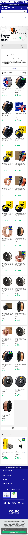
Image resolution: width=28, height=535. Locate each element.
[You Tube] (19, 503)
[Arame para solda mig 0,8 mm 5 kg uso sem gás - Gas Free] (20, 212)
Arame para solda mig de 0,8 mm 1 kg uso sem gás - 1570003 (7, 89)
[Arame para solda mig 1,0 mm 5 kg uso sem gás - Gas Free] (7, 212)
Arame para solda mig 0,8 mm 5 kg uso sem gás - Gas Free (20, 214)
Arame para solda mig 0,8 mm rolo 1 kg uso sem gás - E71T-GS (20, 289)
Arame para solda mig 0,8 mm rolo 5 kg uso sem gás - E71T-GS (7, 289)
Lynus (3, 316)
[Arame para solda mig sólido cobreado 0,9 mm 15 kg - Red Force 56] (7, 137)
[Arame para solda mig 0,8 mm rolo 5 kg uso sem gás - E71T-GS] (7, 287)
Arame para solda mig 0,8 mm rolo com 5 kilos (7, 388)
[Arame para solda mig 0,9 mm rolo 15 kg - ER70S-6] (20, 361)
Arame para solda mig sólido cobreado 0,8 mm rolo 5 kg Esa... (20, 189)
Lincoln (16, 92)
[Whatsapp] (5, 503)
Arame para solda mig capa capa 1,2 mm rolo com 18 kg (7, 239)
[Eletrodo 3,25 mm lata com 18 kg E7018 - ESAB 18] (7, 449)
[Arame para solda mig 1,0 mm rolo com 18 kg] (7, 187)
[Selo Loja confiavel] (7, 495)
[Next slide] (25, 18)
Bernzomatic (17, 454)
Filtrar (13, 68)
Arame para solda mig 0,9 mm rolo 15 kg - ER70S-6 (20, 364)
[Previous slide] (2, 18)
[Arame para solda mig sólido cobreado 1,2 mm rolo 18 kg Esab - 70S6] (20, 262)
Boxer (3, 92)
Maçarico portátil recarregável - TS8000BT (20, 451)
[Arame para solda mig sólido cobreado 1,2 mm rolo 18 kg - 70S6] (7, 336)
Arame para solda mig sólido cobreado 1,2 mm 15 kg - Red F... (7, 364)
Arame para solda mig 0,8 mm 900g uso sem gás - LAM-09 (7, 314)
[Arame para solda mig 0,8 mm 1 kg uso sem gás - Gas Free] (20, 137)
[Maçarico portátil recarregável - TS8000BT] (20, 449)
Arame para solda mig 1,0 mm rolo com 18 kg (7, 189)
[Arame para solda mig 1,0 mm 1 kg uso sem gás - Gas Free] (7, 162)
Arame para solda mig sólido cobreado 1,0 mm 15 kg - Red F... (7, 114)
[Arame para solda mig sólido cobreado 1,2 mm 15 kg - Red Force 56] (7, 361)
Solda (3, 52)
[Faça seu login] (27, 8)
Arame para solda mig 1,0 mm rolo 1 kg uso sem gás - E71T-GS (20, 339)
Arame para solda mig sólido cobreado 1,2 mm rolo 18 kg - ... (7, 339)
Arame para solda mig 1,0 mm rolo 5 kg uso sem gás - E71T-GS (7, 264)
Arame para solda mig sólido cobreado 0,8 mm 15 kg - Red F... (20, 89)
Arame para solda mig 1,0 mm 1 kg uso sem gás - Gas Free (7, 164)
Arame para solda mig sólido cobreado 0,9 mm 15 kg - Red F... (7, 139)
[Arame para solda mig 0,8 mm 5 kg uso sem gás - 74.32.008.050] (20, 386)
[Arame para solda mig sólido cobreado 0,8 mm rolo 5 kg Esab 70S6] (20, 187)
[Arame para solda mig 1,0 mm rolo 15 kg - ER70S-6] (20, 312)
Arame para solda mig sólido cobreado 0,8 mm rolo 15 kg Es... (20, 164)
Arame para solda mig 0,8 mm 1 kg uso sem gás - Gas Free (20, 139)
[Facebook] (12, 503)
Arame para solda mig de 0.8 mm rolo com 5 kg (20, 114)
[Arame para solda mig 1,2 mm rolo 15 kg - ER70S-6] (20, 237)
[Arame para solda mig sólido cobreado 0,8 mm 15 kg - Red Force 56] (20, 87)
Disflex (16, 241)
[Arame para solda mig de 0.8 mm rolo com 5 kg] (20, 112)
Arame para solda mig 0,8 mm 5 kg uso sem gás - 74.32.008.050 (20, 389)
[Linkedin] (22, 503)
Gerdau (3, 241)
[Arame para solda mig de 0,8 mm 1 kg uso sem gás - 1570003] (7, 87)
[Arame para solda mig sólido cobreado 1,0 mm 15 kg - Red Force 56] (7, 112)
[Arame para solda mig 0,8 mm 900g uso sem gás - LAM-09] (7, 312)
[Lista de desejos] (9, 8)
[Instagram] (9, 503)
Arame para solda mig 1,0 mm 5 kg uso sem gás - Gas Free (7, 214)
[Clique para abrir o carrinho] (13, 8)
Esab (16, 142)
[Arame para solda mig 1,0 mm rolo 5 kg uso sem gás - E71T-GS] (7, 262)
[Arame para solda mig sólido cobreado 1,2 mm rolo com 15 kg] (7, 411)
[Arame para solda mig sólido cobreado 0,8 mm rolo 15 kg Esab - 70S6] (20, 162)
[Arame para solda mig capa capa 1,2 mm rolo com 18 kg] (7, 237)
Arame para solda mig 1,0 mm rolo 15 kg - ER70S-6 (20, 314)
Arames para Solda (10, 52)
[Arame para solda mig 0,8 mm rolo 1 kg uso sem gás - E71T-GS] (20, 287)
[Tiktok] (15, 503)
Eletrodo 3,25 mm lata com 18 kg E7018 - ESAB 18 (7, 452)
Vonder (3, 192)
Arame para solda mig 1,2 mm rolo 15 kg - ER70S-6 (20, 239)
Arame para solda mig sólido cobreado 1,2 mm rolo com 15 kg (7, 414)
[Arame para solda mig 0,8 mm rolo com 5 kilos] (7, 386)
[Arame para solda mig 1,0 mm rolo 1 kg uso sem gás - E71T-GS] (20, 336)
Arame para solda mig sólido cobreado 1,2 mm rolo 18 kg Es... (20, 264)
